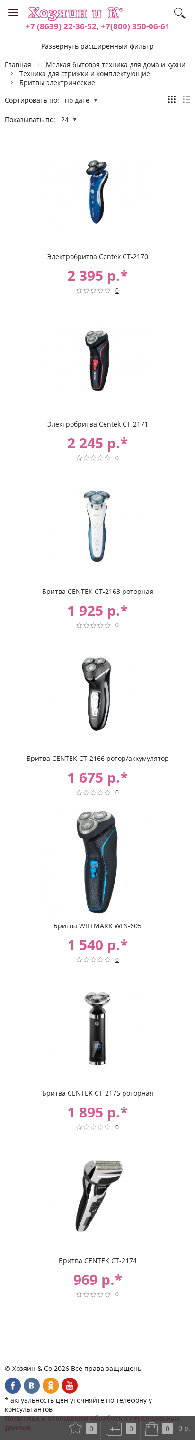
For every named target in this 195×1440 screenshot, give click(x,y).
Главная (18, 64)
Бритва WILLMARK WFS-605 (97, 925)
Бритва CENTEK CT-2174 (98, 1260)
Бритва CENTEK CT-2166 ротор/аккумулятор (98, 758)
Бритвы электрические (57, 82)
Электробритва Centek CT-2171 (97, 423)
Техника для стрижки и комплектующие (84, 73)
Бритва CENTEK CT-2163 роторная (97, 591)
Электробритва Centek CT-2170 (97, 256)
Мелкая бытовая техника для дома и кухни (116, 64)
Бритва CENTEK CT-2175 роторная (97, 1093)
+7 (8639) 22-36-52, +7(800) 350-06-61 (98, 26)
